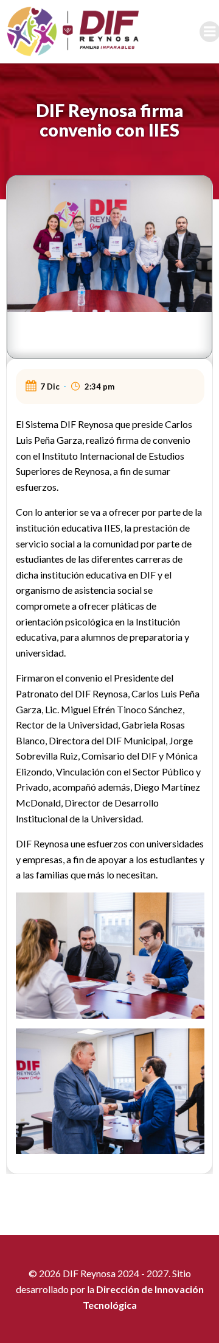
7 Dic (50, 386)
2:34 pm (99, 386)
